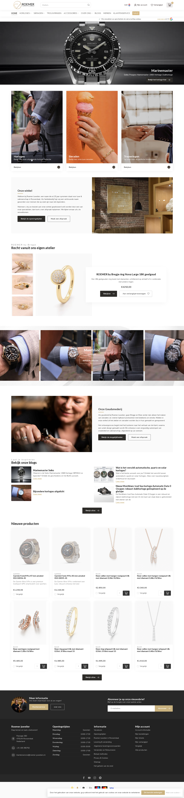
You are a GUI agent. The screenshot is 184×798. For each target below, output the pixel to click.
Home (14, 13)
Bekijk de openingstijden (31, 219)
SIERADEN (38, 13)
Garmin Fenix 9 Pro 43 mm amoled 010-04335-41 (69, 577)
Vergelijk (19, 594)
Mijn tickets (139, 738)
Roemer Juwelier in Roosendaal (106, 738)
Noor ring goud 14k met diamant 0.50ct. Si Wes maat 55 (68, 650)
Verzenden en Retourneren (104, 750)
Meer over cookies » (173, 793)
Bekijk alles (90, 510)
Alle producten (141, 750)
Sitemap (97, 762)
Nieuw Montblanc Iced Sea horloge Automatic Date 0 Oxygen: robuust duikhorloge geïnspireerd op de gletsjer (143, 489)
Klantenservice (121, 13)
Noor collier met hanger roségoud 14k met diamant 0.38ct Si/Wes (112, 577)
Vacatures (98, 730)
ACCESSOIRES (70, 13)
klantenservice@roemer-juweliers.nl (31, 755)
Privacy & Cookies (101, 758)
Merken (107, 13)
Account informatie (142, 730)
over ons (57, 707)
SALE (135, 13)
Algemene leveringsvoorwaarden (107, 746)
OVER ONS (86, 13)
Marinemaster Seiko (43, 470)
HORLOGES (25, 13)
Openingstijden (100, 734)
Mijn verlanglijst (141, 742)
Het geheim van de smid (103, 766)
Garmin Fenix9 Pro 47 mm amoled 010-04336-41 (28, 577)
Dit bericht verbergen (153, 792)
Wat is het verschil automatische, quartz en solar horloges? (141, 469)
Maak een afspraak (59, 219)
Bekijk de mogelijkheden (112, 437)
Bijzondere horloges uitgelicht (48, 491)
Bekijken (107, 294)
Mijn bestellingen (142, 734)
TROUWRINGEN (54, 13)
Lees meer (37, 478)
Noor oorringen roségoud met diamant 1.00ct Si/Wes (26, 650)
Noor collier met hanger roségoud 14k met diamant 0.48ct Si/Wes (154, 577)
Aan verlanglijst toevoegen (134, 294)
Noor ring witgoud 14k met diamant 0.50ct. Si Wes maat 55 (112, 650)
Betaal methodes (101, 754)
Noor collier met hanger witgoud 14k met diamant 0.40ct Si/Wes (153, 650)
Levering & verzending (103, 742)
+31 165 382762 (23, 748)
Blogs (98, 13)
